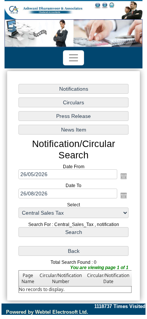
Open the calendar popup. (123, 176)
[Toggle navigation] (73, 57)
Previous (21, 41)
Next (124, 41)
